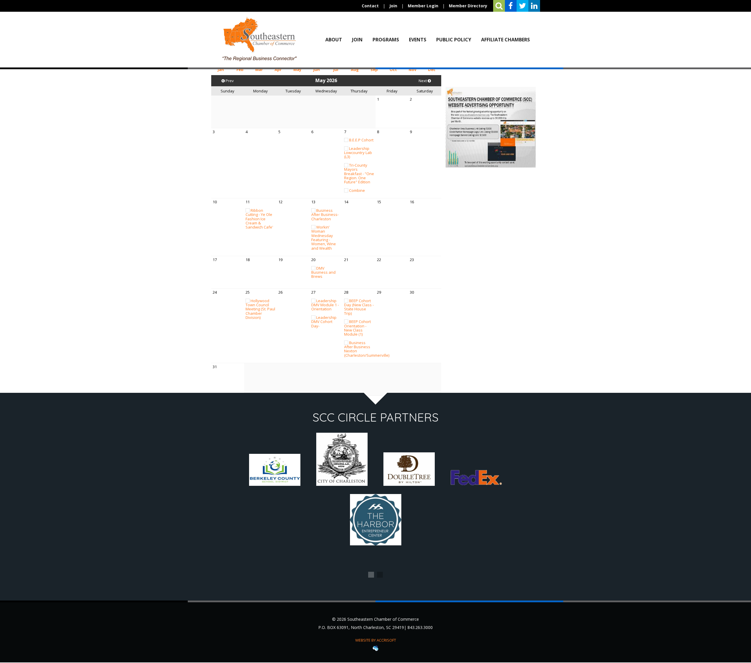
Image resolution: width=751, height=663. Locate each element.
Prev (229, 80)
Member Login (423, 6)
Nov (412, 69)
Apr (278, 69)
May (297, 69)
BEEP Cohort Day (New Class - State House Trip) (359, 307)
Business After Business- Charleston (325, 214)
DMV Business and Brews (323, 272)
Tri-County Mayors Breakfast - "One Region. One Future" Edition (359, 174)
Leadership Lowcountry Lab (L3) (358, 153)
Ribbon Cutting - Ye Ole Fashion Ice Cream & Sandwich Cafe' (259, 219)
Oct (393, 69)
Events (417, 39)
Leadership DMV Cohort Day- (323, 322)
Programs (386, 39)
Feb (239, 69)
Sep (374, 69)
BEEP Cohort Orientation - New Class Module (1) (357, 328)
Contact (370, 6)
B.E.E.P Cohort (361, 140)
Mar (259, 69)
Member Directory (468, 6)
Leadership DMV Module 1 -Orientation (325, 305)
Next (423, 80)
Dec (431, 69)
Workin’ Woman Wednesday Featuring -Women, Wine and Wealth (323, 237)
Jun (316, 69)
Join (393, 6)
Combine (357, 190)
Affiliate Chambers (505, 39)
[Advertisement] (490, 209)
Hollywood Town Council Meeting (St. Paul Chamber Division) (260, 309)
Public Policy (453, 39)
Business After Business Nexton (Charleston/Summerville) (366, 349)
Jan (221, 69)
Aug (355, 69)
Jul (335, 69)
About (333, 39)
